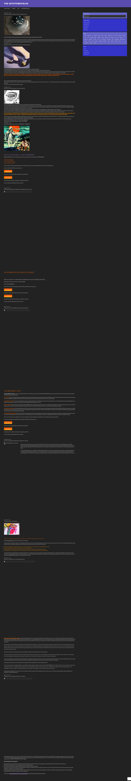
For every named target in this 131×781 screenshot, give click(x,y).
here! (22, 84)
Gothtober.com (86, 25)
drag (103, 37)
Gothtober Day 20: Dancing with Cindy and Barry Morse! (17, 44)
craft (85, 37)
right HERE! (25, 120)
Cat (113, 35)
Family (112, 37)
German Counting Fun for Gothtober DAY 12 (14, 559)
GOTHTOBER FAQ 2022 (25, 8)
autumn (95, 35)
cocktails (119, 35)
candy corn (110, 35)
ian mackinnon (103, 39)
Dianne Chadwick (93, 37)
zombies (94, 42)
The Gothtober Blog (16, 3)
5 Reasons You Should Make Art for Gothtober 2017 (16, 308)
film (115, 37)
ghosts (121, 37)
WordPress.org (86, 54)
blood (99, 35)
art (92, 35)
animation (89, 35)
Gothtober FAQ (86, 24)
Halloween (90, 39)
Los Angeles (117, 39)
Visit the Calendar (7, 8)
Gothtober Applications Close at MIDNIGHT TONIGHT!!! (17, 124)
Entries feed (86, 50)
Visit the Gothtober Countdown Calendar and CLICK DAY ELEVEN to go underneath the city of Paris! (23, 37)
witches (91, 42)
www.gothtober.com (10, 69)
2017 (85, 35)
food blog (12, 554)
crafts (88, 37)
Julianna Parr (86, 27)
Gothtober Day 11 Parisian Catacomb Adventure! (15, 14)
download (99, 37)
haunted (95, 39)
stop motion (86, 42)
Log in (85, 48)
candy (106, 35)
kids (112, 39)
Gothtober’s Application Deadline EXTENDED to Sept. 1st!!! (18, 189)
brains (102, 35)
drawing (106, 37)
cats (116, 35)
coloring (123, 35)
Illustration (109, 39)
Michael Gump (122, 39)
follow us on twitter (87, 22)
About (18, 8)
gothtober (86, 39)
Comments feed (86, 52)
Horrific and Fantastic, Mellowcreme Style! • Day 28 (16, 440)
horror (99, 39)
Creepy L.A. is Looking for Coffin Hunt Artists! (14, 676)
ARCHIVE (13, 8)
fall (109, 37)
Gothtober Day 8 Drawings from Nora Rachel (14, 88)
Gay (117, 37)
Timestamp (86, 29)
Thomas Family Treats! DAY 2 (10, 521)
